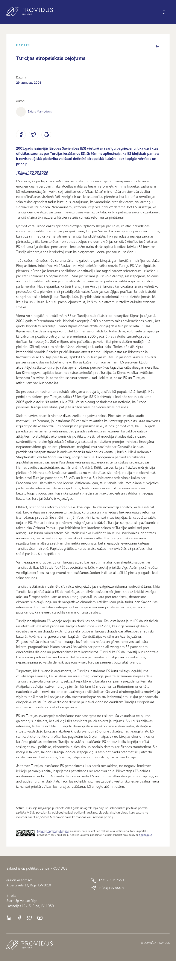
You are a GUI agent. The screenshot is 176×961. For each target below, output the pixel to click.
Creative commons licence (53, 831)
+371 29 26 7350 (111, 880)
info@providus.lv (111, 888)
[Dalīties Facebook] (21, 134)
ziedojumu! (145, 834)
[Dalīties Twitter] (33, 134)
